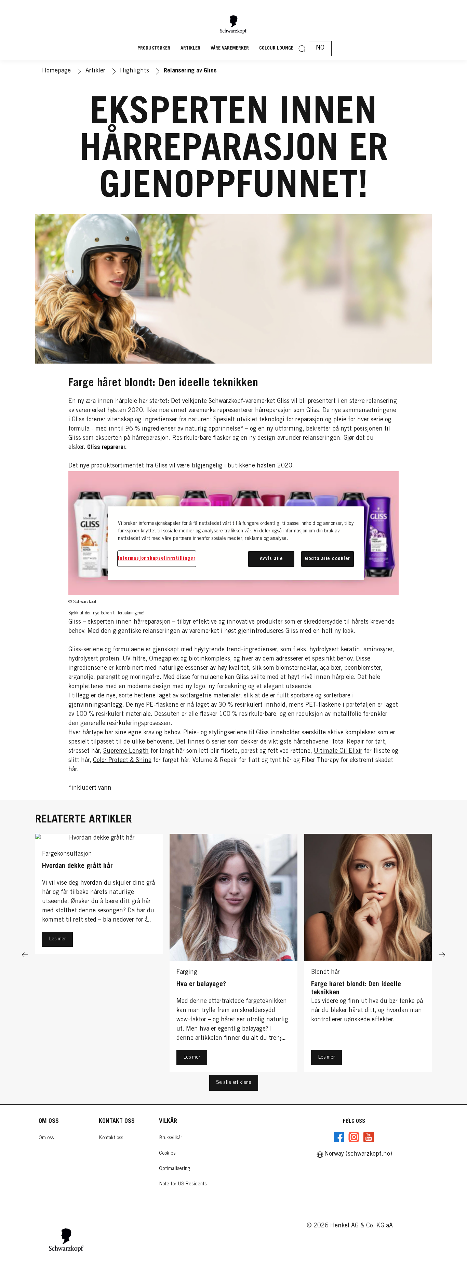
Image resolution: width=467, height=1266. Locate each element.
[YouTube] (368, 1137)
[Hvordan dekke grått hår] (99, 955)
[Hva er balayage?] (233, 955)
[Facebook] (339, 1137)
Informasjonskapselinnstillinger (157, 558)
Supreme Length (126, 751)
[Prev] (25, 955)
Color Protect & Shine (122, 761)
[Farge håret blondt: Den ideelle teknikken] (368, 955)
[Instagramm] (354, 1137)
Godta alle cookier (327, 558)
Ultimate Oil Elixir (338, 751)
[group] (233, 955)
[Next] (442, 955)
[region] (236, 543)
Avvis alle (271, 558)
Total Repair (348, 742)
